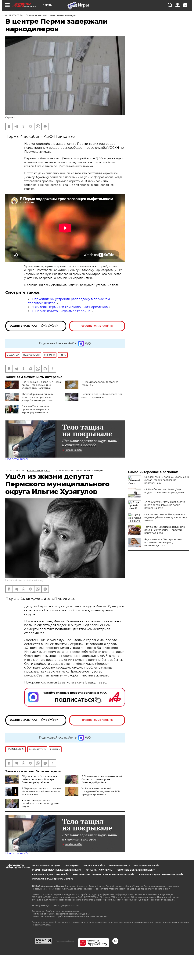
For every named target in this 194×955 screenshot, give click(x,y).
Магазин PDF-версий (146, 865)
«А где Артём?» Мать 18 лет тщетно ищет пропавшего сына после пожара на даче (164, 504)
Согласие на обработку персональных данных (55, 911)
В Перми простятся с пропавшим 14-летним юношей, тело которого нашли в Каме (42, 791)
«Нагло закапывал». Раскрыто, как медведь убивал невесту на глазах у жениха (165, 517)
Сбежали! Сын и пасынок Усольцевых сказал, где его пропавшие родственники (166, 480)
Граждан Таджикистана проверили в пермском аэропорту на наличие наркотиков (27, 411)
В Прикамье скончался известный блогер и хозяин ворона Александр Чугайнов (101, 779)
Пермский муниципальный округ (25, 580)
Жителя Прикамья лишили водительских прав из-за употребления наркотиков (37, 397)
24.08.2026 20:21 (14, 470)
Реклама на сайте (94, 865)
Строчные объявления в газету (136, 870)
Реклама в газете (119, 865)
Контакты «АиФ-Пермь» (99, 870)
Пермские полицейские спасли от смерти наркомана (101, 396)
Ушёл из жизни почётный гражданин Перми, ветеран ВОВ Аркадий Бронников (100, 791)
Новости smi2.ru (18, 459)
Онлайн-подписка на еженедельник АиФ (56, 870)
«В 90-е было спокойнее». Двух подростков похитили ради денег (164, 491)
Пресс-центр (72, 865)
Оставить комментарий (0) (97, 326)
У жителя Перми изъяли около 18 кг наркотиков (70, 307)
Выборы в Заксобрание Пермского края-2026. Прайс (104, 874)
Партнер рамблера (65, 941)
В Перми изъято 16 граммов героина (61, 311)
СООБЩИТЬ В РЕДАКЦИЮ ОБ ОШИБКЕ (52, 879)
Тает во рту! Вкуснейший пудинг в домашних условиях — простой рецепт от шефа (164, 529)
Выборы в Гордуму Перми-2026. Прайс (161, 874)
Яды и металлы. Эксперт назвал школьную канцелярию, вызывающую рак (163, 542)
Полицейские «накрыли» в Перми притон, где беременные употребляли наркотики (42, 385)
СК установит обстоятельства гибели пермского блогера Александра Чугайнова (39, 779)
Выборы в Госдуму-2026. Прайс (50, 874)
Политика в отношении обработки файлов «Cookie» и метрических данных (69, 916)
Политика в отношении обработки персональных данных (61, 914)
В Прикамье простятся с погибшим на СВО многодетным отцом (41, 803)
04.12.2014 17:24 (14, 15)
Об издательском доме (46, 865)
